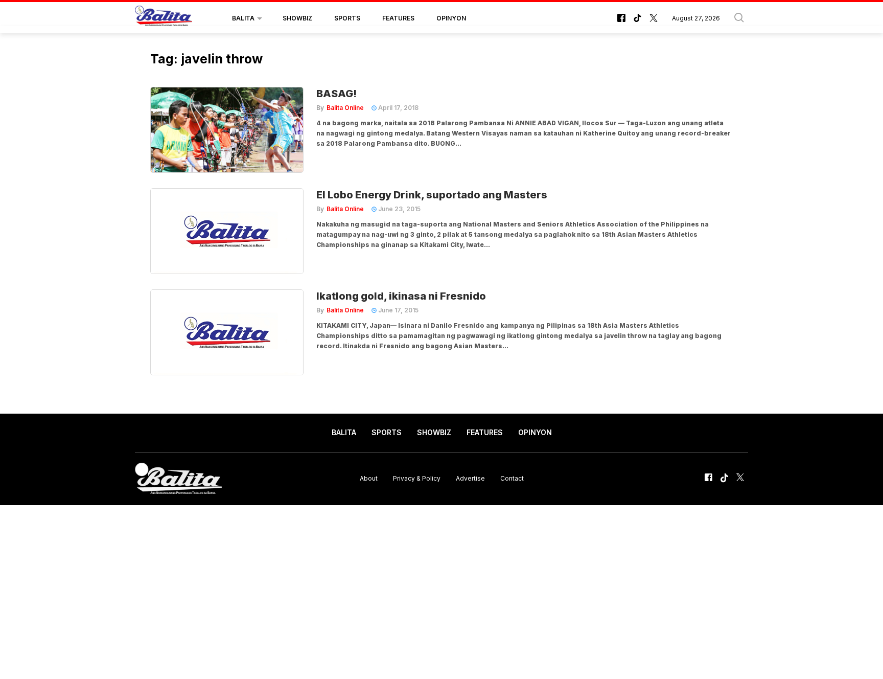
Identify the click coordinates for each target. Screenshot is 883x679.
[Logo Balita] (163, 18)
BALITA (243, 18)
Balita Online (345, 107)
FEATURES (398, 18)
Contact (512, 478)
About (369, 478)
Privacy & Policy (416, 478)
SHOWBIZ (297, 18)
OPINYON (451, 18)
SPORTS (347, 18)
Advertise (470, 478)
